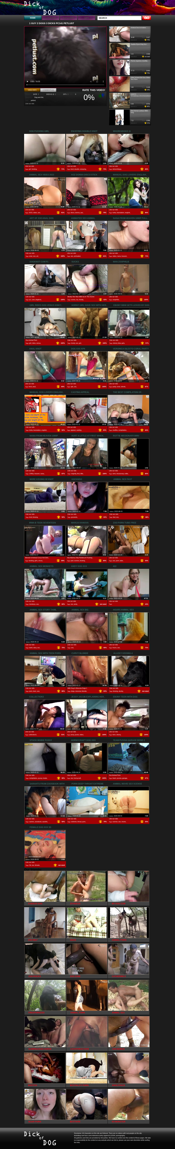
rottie (126, 474)
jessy (72, 735)
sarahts (44, 822)
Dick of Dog (40, 8)
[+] (99, 95)
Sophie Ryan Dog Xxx (139, 44)
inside (45, 778)
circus (40, 561)
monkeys (32, 604)
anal (30, 256)
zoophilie (116, 300)
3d (30, 865)
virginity (73, 474)
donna (77, 213)
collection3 (32, 735)
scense (115, 822)
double (76, 169)
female (37, 865)
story (35, 648)
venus (38, 343)
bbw (119, 343)
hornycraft (77, 778)
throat (79, 822)
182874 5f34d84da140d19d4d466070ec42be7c (145, 95)
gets (123, 343)
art (37, 256)
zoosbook (38, 822)
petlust (33, 100)
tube (121, 561)
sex (39, 213)
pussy (40, 778)
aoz (81, 213)
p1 (30, 300)
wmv (114, 474)
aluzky (121, 691)
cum (33, 300)
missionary (120, 474)
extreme (74, 822)
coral (118, 387)
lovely (73, 343)
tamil (31, 648)
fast (114, 517)
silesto (123, 387)
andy (75, 604)
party (114, 387)
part (72, 561)
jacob (77, 735)
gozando (74, 517)
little (81, 474)
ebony (115, 343)
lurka (114, 213)
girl (30, 169)
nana (119, 256)
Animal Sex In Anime (138, 28)
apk (72, 387)
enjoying (83, 169)
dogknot (38, 300)
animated (77, 256)
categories (50, 18)
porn (117, 561)
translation (120, 213)
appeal (73, 430)
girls (36, 561)
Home (32, 18)
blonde (84, 691)
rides (34, 343)
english (127, 213)
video (35, 213)
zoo (34, 256)
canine (31, 822)
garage (124, 778)
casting (78, 430)
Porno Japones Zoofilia (139, 61)
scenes (76, 561)
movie (124, 822)
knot (72, 169)
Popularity (68, 18)
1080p (31, 474)
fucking (34, 169)
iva (77, 300)
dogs (73, 691)
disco (72, 213)
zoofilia (115, 430)
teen (34, 691)
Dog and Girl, (39, 97)
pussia (119, 778)
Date (86, 18)
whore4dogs (117, 169)
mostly (81, 300)
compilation (122, 430)
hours (115, 648)
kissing (35, 517)
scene (73, 300)
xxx (75, 387)
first (78, 474)
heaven (124, 256)
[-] (103, 95)
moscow (78, 691)
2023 (30, 213)
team (114, 778)
